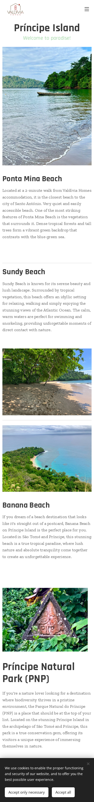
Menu (87, 9)
